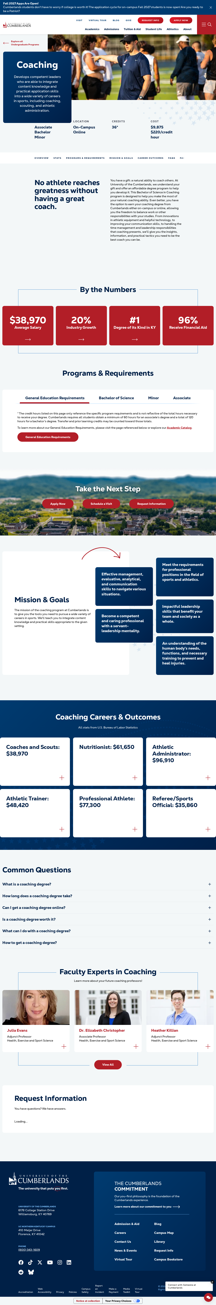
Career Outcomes (151, 158)
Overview (41, 158)
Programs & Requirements (85, 158)
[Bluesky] (31, 1273)
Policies (73, 1292)
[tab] (54, 398)
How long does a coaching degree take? (37, 896)
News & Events (125, 1251)
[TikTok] (30, 1263)
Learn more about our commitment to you (142, 1206)
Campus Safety (86, 1290)
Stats (57, 158)
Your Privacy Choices (118, 1300)
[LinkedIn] (69, 1263)
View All (108, 1064)
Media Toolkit (126, 1290)
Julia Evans (17, 1030)
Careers (120, 1233)
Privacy (60, 1292)
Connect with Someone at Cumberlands (182, 1286)
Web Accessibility (44, 1290)
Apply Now (181, 20)
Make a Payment (113, 1290)
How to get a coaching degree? (29, 942)
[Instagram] (60, 1263)
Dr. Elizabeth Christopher (102, 1030)
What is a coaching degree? (26, 884)
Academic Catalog (179, 428)
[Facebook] (20, 1263)
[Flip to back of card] (62, 777)
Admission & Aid (126, 1224)
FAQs (171, 158)
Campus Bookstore (168, 1259)
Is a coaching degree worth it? (29, 919)
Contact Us (122, 1242)
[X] (39, 1263)
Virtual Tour (97, 20)
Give (128, 20)
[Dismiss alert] (211, 7)
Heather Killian (164, 1030)
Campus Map (164, 1233)
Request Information (151, 504)
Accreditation (25, 1292)
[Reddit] (20, 1273)
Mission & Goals (121, 158)
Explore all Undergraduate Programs (25, 43)
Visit (79, 20)
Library (159, 1242)
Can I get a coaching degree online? (33, 907)
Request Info (150, 20)
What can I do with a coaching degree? (36, 931)
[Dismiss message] (212, 1282)
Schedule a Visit (101, 504)
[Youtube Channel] (50, 1263)
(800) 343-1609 (29, 1250)
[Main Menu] (206, 24)
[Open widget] (208, 1297)
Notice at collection (88, 1300)
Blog (116, 20)
